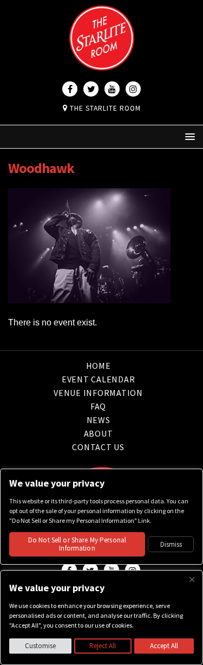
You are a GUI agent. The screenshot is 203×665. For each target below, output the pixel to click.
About (98, 433)
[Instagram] (133, 89)
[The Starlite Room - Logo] (101, 62)
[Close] (191, 579)
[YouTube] (112, 89)
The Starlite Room (104, 108)
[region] (101, 617)
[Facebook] (69, 89)
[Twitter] (91, 89)
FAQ (98, 406)
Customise (40, 645)
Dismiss (171, 544)
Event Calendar (98, 379)
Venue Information (98, 392)
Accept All (164, 645)
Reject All (102, 645)
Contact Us (98, 447)
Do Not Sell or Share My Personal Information (77, 544)
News (98, 419)
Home (98, 366)
